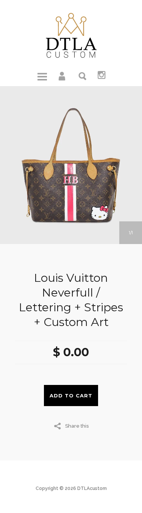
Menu (42, 75)
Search (83, 75)
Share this (77, 425)
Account (62, 75)
